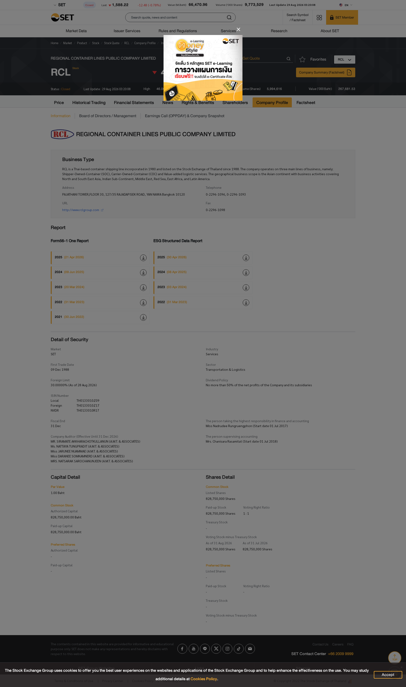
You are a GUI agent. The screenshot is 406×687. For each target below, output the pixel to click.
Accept (388, 674)
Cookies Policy (204, 678)
